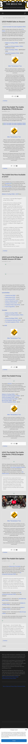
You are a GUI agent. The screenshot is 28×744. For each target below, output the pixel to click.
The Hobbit (4, 310)
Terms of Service (6, 686)
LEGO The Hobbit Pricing (11, 376)
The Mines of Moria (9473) (11, 302)
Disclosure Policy (21, 686)
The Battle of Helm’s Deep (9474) (12, 304)
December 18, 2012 (6, 23)
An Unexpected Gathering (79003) (13, 320)
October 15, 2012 (6, 458)
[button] (26, 729)
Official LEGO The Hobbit (14, 566)
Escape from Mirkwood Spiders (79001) (14, 46)
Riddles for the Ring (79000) (11, 313)
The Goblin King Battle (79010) (12, 53)
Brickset (10, 383)
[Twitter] (14, 96)
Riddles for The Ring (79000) (11, 42)
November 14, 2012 (6, 261)
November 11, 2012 (6, 378)
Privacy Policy (14, 686)
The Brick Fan (14, 4)
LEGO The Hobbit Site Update (13, 559)
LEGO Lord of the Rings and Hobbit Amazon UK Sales (12, 258)
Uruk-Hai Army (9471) (10, 299)
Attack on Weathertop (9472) (11, 301)
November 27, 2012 (6, 178)
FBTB (5, 325)
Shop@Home (8, 183)
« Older (4, 646)
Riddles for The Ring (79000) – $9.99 (10, 194)
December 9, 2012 (6, 111)
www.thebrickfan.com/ (10, 93)
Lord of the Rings (6, 292)
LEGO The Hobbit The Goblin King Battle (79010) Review (13, 108)
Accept (14, 740)
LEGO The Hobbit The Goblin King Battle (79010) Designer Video (13, 454)
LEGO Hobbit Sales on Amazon (13, 22)
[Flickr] (17, 96)
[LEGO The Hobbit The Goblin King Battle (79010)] (14, 26)
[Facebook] (12, 96)
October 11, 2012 (6, 560)
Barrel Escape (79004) (7, 400)
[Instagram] (15, 96)
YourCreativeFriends (6, 186)
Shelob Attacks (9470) (10, 297)
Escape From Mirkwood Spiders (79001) (14, 314)
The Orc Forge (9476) (10, 306)
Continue (5, 100)
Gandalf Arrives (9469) (10, 295)
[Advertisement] (14, 704)
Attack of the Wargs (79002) (11, 49)
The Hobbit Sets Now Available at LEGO (13, 176)
